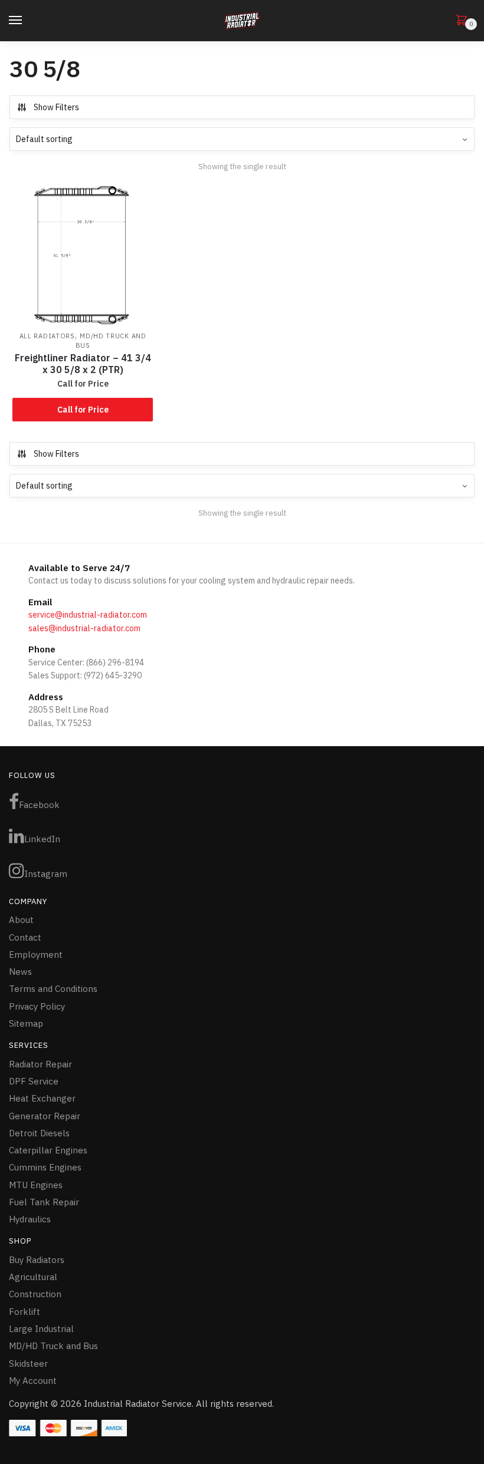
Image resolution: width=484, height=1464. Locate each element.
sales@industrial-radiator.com (84, 628)
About (21, 919)
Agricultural (33, 1276)
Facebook (39, 804)
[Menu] (26, 20)
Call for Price (83, 409)
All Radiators (47, 336)
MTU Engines (36, 1185)
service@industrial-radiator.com (87, 614)
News (20, 971)
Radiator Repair (40, 1064)
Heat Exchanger (42, 1098)
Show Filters (56, 107)
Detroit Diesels (39, 1133)
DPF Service (33, 1081)
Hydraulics (30, 1219)
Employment (36, 954)
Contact (25, 937)
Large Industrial (41, 1328)
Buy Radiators (36, 1259)
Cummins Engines (45, 1167)
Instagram (45, 873)
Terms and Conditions (53, 988)
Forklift (24, 1311)
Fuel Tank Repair (44, 1202)
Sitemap (26, 1023)
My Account (33, 1380)
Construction (35, 1294)
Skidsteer (28, 1363)
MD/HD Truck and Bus (53, 1345)
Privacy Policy (37, 1006)
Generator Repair (44, 1116)
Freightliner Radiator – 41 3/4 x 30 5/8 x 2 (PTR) (83, 363)
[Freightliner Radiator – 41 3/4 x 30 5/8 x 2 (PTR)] (82, 255)
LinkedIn (42, 839)
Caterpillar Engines (48, 1150)
